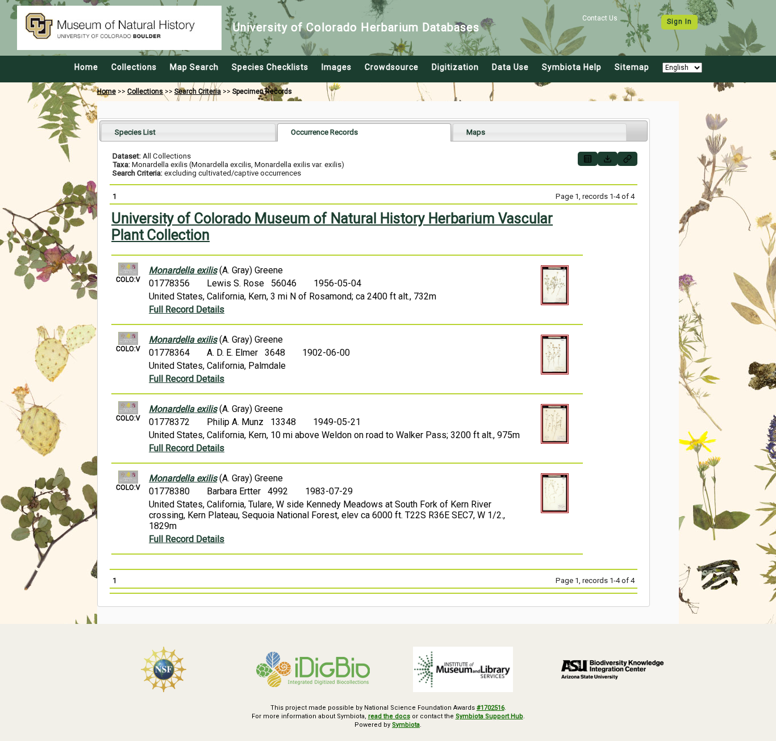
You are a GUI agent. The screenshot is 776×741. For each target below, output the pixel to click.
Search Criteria (197, 91)
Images (337, 67)
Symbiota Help (572, 67)
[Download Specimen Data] (608, 159)
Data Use (510, 67)
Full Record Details (186, 309)
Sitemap (632, 67)
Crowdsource (392, 67)
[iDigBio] (313, 669)
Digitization (455, 67)
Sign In (679, 22)
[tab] (188, 132)
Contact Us (600, 18)
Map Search (194, 67)
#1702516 (490, 707)
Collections (134, 67)
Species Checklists (270, 67)
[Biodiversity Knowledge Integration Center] (612, 669)
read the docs (389, 716)
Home (86, 67)
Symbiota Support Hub (489, 716)
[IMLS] (463, 669)
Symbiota (406, 724)
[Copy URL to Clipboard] (627, 159)
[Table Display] (588, 159)
